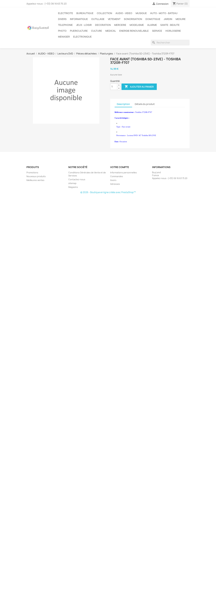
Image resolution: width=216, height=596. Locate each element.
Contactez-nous (76, 179)
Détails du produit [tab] (145, 104)
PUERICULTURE (79, 30)
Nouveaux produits (36, 176)
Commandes (116, 176)
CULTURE (96, 30)
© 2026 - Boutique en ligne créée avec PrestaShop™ (108, 192)
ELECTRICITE (65, 13)
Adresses (115, 184)
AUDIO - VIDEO (123, 13)
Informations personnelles (123, 172)
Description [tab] (123, 104)
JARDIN (168, 19)
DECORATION (103, 25)
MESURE (181, 19)
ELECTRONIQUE (82, 36)
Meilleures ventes (35, 180)
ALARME (152, 25)
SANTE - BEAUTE (170, 25)
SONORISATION (133, 19)
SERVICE (157, 30)
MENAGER (64, 36)
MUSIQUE (141, 13)
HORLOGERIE (173, 30)
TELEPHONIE (65, 25)
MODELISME (137, 25)
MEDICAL (110, 30)
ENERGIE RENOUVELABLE (134, 30)
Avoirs (113, 180)
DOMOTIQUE (152, 19)
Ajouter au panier (139, 86)
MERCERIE (120, 25)
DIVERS (62, 19)
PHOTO (62, 30)
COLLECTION (104, 13)
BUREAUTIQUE (84, 13)
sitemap (72, 183)
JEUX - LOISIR (84, 25)
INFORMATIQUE (79, 19)
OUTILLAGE (97, 19)
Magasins (73, 187)
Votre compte (119, 167)
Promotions (32, 172)
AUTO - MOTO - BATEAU (164, 13)
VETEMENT (114, 19)
